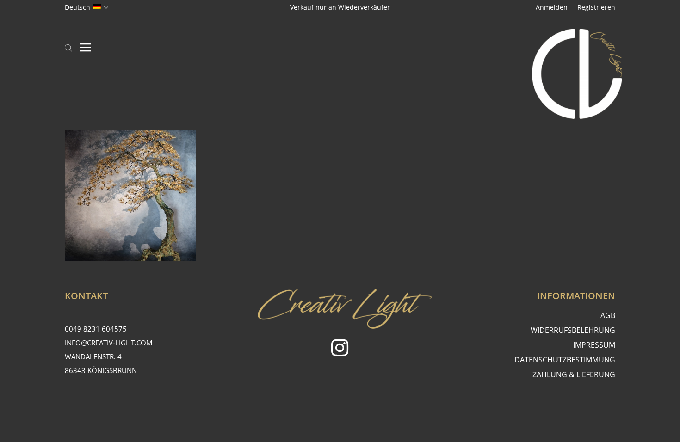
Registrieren (596, 7)
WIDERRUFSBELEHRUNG (573, 330)
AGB (607, 315)
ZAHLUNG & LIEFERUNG (573, 374)
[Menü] (86, 47)
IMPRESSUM (594, 345)
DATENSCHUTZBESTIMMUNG (564, 360)
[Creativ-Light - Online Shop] (340, 74)
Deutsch (77, 7)
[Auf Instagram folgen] (339, 349)
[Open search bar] (68, 47)
